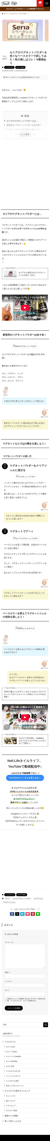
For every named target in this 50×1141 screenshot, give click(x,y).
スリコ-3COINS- (12, 1061)
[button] (12, 914)
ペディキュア (11, 1106)
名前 (7, 972)
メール (8, 981)
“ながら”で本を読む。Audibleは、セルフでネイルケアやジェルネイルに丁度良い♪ (32, 740)
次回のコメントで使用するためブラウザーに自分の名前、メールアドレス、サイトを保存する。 (26, 1000)
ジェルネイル (9, 67)
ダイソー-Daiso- (11, 1052)
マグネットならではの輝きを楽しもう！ (24, 129)
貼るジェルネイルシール (14, 1086)
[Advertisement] (25, 173)
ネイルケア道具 (11, 1110)
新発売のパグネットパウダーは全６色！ (24, 125)
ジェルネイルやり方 (13, 1071)
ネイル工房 (10, 1066)
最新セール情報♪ (11, 1116)
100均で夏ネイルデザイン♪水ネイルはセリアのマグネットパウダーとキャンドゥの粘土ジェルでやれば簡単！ (25, 694)
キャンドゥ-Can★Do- (13, 1056)
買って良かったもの (13, 1121)
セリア (7, 898)
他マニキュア (11, 1101)
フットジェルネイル (13, 1076)
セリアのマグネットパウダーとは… (22, 121)
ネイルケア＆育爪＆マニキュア (17, 1091)
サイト (7, 990)
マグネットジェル (9, 902)
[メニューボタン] (46, 3)
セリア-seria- (20, 67)
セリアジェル (38, 898)
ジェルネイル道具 (12, 1081)
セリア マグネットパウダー (22, 898)
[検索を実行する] (45, 1024)
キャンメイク (11, 1096)
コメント (9, 942)
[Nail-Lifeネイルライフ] (9, 3)
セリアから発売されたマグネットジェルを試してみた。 (32, 274)
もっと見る (25, 134)
